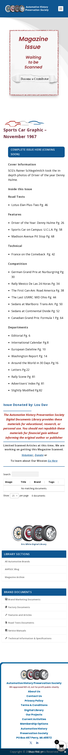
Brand (37, 481)
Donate (39, 455)
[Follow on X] (30, 742)
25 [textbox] (13, 495)
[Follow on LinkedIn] (37, 742)
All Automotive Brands (17, 561)
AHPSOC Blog (12, 569)
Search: (7, 474)
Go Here (53, 461)
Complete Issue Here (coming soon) (33, 152)
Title (23, 481)
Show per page (16, 495)
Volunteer (27, 455)
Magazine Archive (14, 577)
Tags (51, 481)
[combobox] (14, 495)
